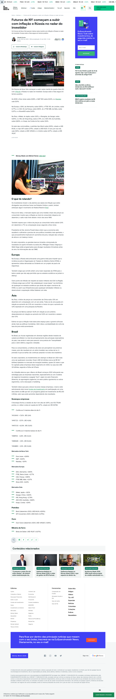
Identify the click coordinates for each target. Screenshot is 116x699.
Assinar (86, 53)
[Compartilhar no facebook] (23, 539)
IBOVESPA (31, 605)
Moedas (30, 610)
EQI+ (74, 8)
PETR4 (12, 618)
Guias (12, 605)
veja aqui (42, 156)
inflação (18, 92)
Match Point (31, 608)
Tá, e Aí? (71, 597)
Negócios (30, 613)
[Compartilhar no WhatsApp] (36, 539)
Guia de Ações (56, 601)
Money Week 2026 (19, 655)
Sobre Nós (71, 588)
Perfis (29, 616)
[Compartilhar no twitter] (32, 539)
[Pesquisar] (89, 8)
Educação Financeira (16, 597)
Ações (12, 591)
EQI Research (32, 597)
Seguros (30, 624)
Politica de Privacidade (23, 696)
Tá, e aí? (59, 8)
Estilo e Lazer (14, 599)
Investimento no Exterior (17, 608)
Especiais (67, 8)
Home (13, 15)
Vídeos (70, 594)
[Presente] (83, 8)
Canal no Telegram (39, 46)
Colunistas (72, 606)
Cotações (71, 609)
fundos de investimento (37, 389)
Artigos (40, 8)
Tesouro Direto (15, 627)
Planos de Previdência (34, 618)
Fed (47, 208)
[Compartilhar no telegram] (27, 539)
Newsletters (72, 615)
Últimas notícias (79, 64)
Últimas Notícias (15, 8)
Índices (70, 612)
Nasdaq (58, 99)
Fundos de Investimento (17, 602)
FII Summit (31, 599)
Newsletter (13, 616)
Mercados (13, 610)
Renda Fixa (31, 621)
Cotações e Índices (16, 594)
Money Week (14, 613)
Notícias (18, 15)
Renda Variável (15, 624)
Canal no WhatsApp (21, 46)
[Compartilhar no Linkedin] (19, 539)
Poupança (13, 621)
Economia (31, 594)
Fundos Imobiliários (33, 602)
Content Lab (31, 591)
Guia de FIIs (55, 603)
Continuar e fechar (104, 695)
